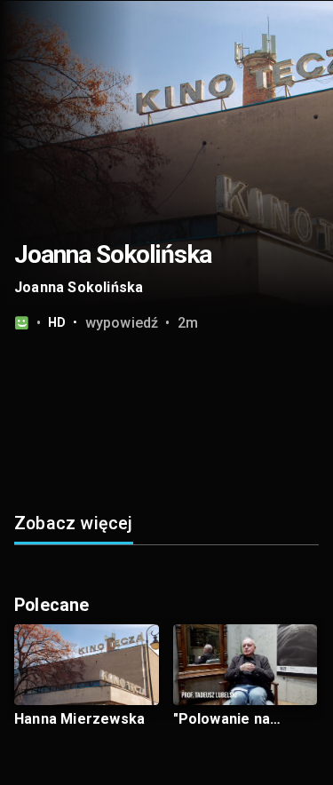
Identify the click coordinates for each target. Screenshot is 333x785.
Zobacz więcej (73, 523)
